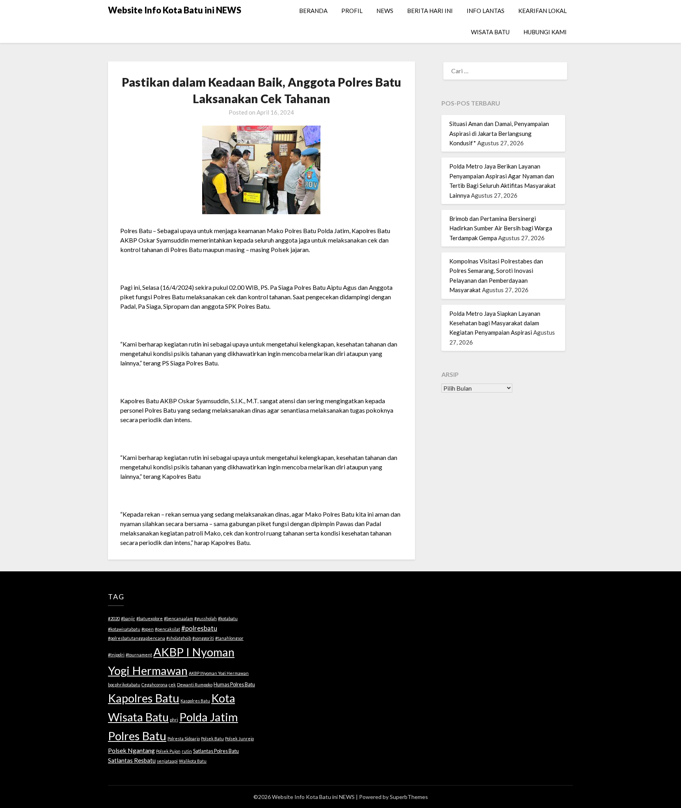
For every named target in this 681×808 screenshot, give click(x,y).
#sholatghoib (178, 638)
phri (174, 719)
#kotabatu (228, 618)
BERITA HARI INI (430, 10)
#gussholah (205, 618)
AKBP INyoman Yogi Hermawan (219, 673)
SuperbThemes (409, 796)
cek (172, 684)
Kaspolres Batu (195, 700)
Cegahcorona (154, 684)
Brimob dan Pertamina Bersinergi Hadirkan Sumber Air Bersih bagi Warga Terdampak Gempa (500, 228)
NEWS (384, 10)
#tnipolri (116, 654)
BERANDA (313, 10)
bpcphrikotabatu (124, 684)
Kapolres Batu (143, 698)
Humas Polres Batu (234, 684)
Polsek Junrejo (239, 738)
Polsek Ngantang (131, 750)
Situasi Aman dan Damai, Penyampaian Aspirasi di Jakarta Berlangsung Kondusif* (499, 133)
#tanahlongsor (229, 638)
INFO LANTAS (485, 10)
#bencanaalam (178, 618)
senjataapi (167, 761)
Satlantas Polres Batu (216, 751)
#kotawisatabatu (124, 629)
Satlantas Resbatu (132, 760)
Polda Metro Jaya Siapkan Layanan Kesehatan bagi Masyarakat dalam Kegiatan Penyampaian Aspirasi (494, 323)
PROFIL (352, 10)
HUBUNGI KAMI (545, 31)
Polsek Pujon (168, 751)
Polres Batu (137, 736)
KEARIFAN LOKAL (542, 10)
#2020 (114, 618)
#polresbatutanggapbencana (136, 638)
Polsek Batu (212, 738)
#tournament (139, 654)
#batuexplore (149, 618)
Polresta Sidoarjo (183, 738)
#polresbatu (199, 628)
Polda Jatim (208, 717)
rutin (187, 751)
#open (147, 629)
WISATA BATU (490, 31)
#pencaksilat (167, 629)
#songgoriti (203, 638)
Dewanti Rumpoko (194, 684)
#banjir (128, 618)
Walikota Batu (193, 761)
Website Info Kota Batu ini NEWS (174, 10)
